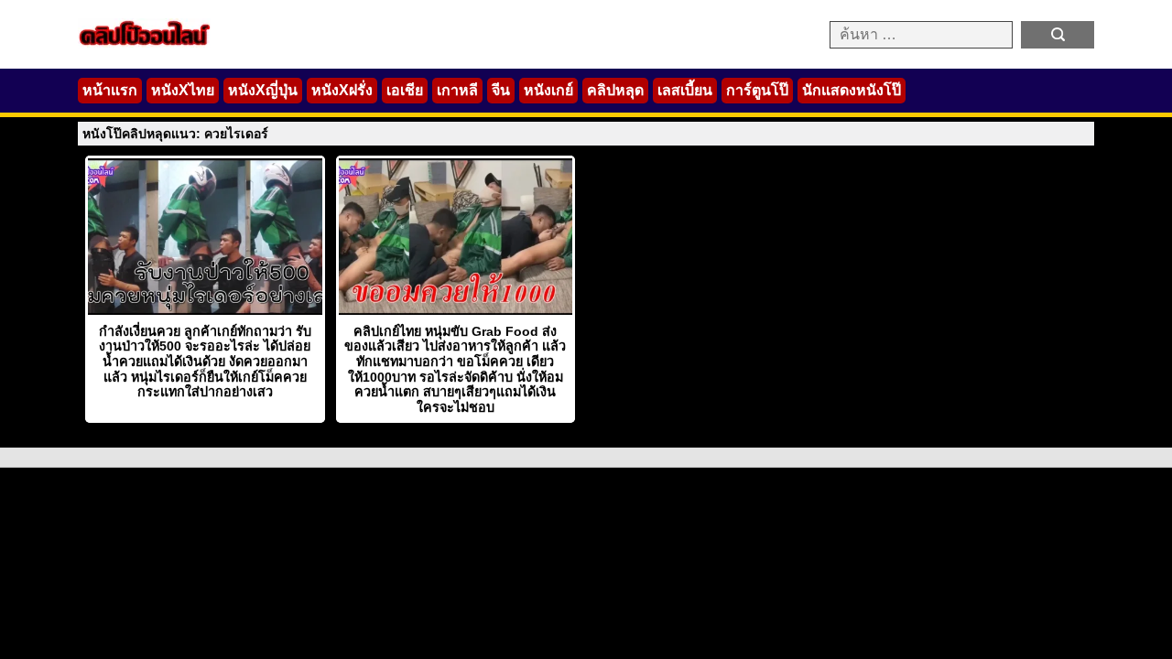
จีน (501, 90)
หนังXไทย (182, 90)
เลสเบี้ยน (684, 90)
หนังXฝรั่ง (342, 90)
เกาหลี (457, 90)
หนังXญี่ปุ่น (263, 90)
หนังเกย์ (548, 90)
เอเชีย (404, 90)
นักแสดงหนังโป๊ (851, 90)
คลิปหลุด (615, 90)
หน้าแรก (109, 90)
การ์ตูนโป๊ (757, 90)
